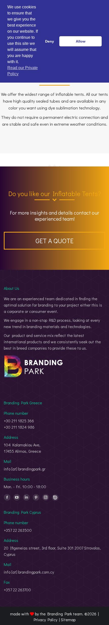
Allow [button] (80, 41)
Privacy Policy (45, 619)
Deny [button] (49, 41)
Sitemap (68, 619)
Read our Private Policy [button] (22, 71)
